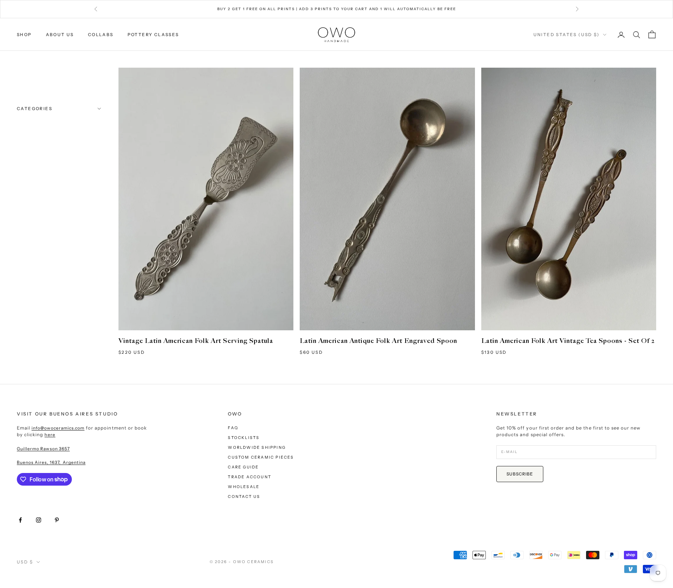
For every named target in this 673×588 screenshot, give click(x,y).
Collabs (101, 34)
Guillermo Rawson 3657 (43, 448)
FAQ (233, 427)
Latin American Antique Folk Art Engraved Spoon (378, 341)
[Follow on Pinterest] (57, 520)
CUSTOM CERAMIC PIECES (261, 457)
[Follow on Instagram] (38, 520)
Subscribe (520, 474)
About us (60, 34)
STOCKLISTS (243, 437)
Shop (24, 34)
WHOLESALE (243, 486)
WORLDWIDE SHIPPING (257, 447)
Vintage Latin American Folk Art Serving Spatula (195, 341)
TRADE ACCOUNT (249, 476)
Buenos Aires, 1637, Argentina (51, 462)
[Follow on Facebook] (20, 520)
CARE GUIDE (243, 467)
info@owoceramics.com (58, 428)
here (50, 434)
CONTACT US (244, 496)
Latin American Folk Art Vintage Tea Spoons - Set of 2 (568, 341)
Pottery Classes (153, 34)
